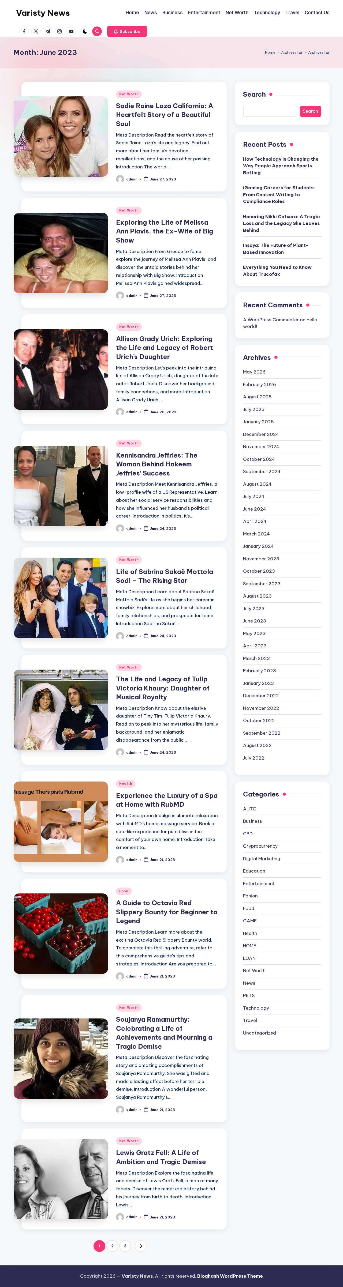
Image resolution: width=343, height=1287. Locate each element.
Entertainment (259, 883)
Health (125, 784)
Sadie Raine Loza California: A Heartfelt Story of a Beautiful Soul (164, 115)
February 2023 (259, 670)
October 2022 (259, 720)
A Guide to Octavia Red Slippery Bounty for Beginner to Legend (167, 912)
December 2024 (261, 434)
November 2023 (261, 558)
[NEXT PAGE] (141, 1246)
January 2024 (258, 546)
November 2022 (261, 708)
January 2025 (258, 421)
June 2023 (254, 621)
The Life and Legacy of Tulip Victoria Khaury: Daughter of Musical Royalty (163, 688)
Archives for (292, 52)
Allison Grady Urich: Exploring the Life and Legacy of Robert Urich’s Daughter (164, 348)
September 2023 (262, 583)
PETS (249, 995)
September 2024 (262, 471)
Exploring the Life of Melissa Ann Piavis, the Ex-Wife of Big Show (164, 231)
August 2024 (257, 484)
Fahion (250, 896)
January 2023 (258, 683)
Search (254, 94)
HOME (249, 945)
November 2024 (261, 446)
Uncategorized (259, 1033)
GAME (250, 920)
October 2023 (259, 571)
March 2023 (256, 658)
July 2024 (253, 496)
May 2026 (254, 372)
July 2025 (253, 409)
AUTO (249, 809)
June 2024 (254, 509)
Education (254, 871)
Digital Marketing (261, 858)
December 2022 (261, 695)
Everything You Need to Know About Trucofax (277, 270)
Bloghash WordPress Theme (230, 1276)
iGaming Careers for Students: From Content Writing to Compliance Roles (279, 194)
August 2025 (257, 396)
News (249, 983)
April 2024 (255, 521)
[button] (127, 31)
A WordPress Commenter (271, 319)
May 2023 (254, 633)
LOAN (249, 958)
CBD (248, 833)
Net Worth (129, 94)
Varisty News (43, 13)
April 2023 (255, 645)
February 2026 (259, 384)
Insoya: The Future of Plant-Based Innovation (275, 248)
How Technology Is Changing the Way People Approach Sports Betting (281, 165)
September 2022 (262, 733)
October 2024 (259, 459)
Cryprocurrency (260, 846)
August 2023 (257, 596)
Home (270, 52)
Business (252, 821)
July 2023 (253, 608)
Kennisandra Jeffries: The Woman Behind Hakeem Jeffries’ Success (156, 464)
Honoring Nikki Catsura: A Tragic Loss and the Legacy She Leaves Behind (281, 223)
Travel (250, 1020)
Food (124, 891)
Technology (256, 1008)
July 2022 (253, 758)
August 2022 (257, 745)
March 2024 (256, 534)
